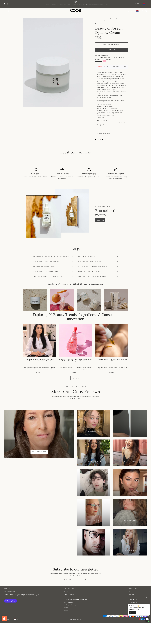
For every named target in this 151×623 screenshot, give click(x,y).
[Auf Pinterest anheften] (100, 140)
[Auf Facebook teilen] (96, 140)
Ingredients (114, 67)
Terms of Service (133, 599)
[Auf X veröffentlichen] (98, 140)
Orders (66, 610)
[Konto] (142, 11)
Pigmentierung (113, 18)
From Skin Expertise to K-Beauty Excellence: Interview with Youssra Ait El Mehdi (39, 360)
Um (130, 591)
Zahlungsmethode (69, 594)
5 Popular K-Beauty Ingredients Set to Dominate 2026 (111, 360)
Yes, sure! (132, 612)
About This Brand (127, 67)
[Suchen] (8, 11)
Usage (106, 67)
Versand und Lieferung (70, 597)
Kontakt (66, 591)
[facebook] (5, 4)
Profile (66, 607)
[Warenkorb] (146, 11)
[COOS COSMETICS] (75, 11)
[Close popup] (148, 605)
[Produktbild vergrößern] (53, 62)
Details (99, 66)
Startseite (97, 18)
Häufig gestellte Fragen (70, 604)
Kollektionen (104, 18)
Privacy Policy (133, 602)
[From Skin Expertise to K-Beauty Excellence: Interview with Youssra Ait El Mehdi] (39, 340)
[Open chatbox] (147, 619)
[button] (105, 140)
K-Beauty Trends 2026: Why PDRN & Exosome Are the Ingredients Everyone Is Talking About (75, 360)
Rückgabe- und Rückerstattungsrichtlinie (75, 599)
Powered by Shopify (75, 619)
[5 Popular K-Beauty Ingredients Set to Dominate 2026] (111, 340)
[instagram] (7, 4)
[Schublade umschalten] (5, 11)
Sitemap (131, 594)
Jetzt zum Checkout (112, 50)
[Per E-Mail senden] (103, 140)
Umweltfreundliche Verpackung (138, 597)
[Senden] (85, 579)
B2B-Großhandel (68, 602)
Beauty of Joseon (100, 23)
